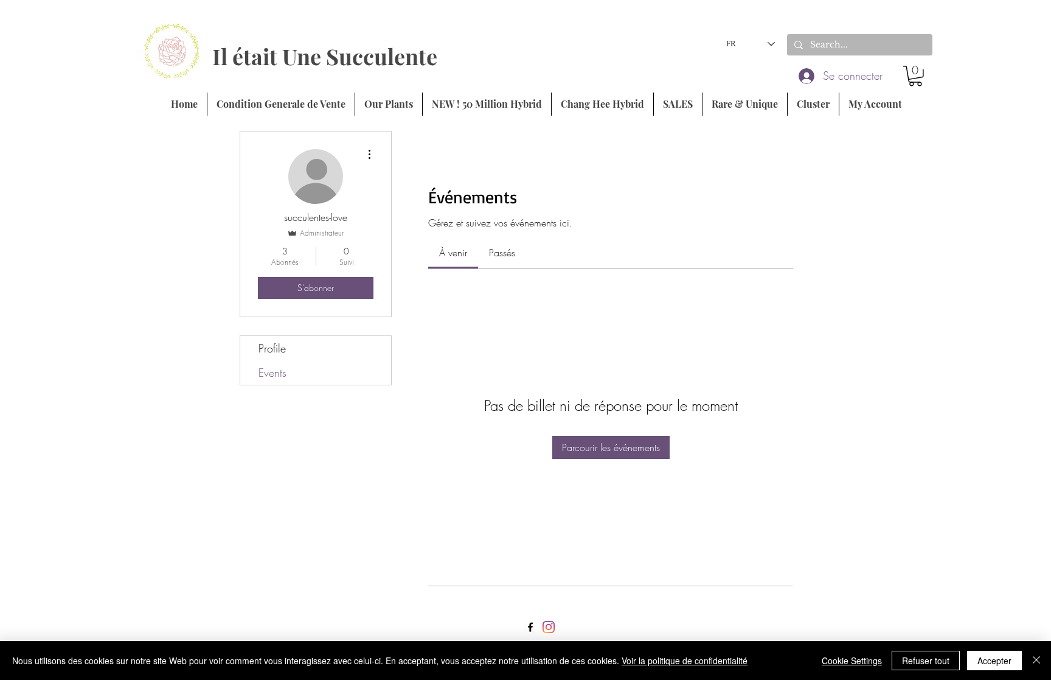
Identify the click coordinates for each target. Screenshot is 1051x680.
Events (272, 372)
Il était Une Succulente (324, 56)
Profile (272, 348)
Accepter (994, 660)
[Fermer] (1036, 660)
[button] (915, 76)
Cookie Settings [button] (852, 660)
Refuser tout (925, 660)
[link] (453, 252)
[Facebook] (530, 627)
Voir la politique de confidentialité (684, 660)
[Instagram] (549, 627)
